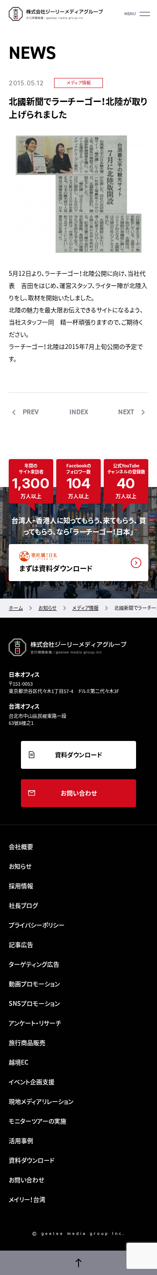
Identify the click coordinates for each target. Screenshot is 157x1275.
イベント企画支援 (32, 1081)
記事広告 (21, 944)
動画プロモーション (34, 983)
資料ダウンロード (78, 754)
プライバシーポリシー (37, 924)
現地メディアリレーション (41, 1101)
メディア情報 (79, 82)
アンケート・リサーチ (35, 1022)
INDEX (78, 411)
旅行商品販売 (27, 1042)
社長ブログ (23, 905)
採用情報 (21, 885)
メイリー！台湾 (27, 1199)
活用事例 (21, 1140)
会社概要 (21, 846)
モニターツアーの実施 (37, 1120)
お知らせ (20, 866)
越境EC (18, 1062)
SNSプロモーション (34, 1003)
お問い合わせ (79, 792)
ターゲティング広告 (34, 964)
